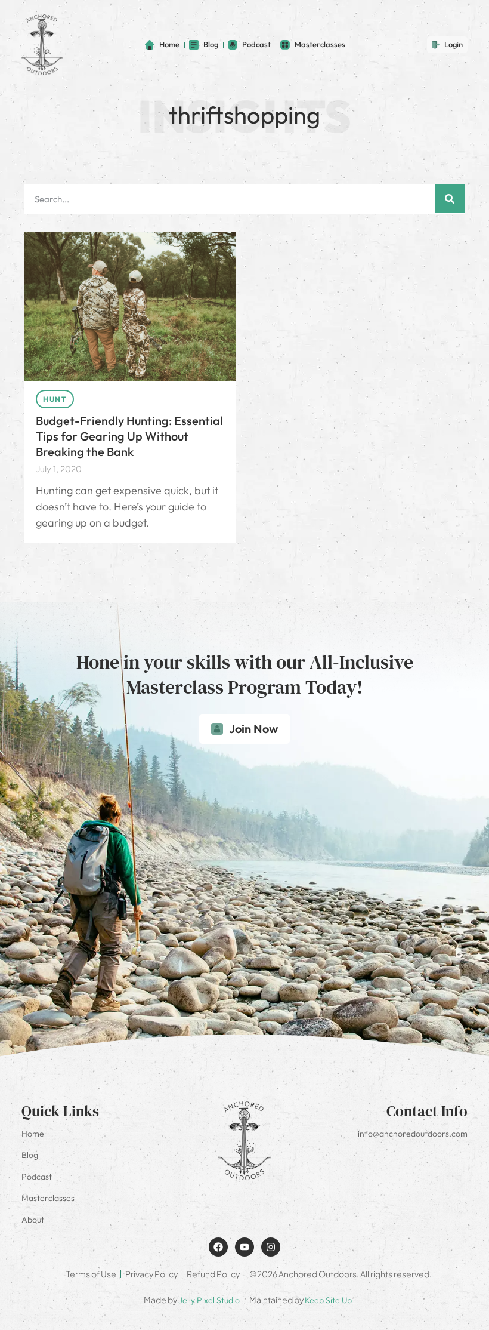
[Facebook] (218, 1247)
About (32, 1219)
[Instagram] (270, 1247)
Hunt (55, 399)
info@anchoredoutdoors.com (413, 1133)
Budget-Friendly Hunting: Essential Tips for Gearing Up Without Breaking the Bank (129, 436)
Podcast (36, 1176)
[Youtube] (244, 1247)
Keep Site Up (328, 1300)
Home (32, 1133)
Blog (29, 1155)
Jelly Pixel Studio (209, 1300)
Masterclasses (48, 1198)
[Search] (450, 198)
